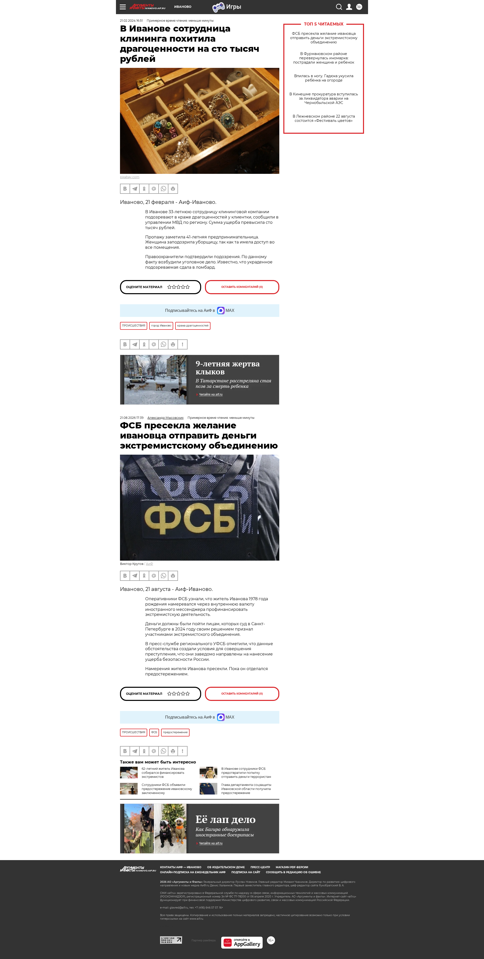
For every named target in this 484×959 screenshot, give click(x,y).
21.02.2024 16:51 (131, 20)
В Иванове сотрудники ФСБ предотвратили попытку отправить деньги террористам (246, 773)
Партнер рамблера (204, 940)
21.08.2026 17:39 (131, 418)
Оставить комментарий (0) (242, 287)
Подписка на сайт (245, 872)
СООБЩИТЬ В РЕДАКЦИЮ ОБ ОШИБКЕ (293, 872)
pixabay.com (129, 177)
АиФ (149, 564)
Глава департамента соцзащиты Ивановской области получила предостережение (246, 789)
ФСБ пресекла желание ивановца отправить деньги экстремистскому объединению (323, 38)
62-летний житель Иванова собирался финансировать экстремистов (163, 773)
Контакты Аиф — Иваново (180, 867)
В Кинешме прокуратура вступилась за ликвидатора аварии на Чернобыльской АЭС (323, 98)
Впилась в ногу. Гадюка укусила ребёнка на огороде (323, 78)
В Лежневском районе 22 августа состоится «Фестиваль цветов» (324, 118)
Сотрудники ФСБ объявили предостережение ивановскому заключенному (167, 789)
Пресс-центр (260, 867)
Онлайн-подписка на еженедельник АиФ (193, 872)
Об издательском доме (226, 867)
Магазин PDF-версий (292, 867)
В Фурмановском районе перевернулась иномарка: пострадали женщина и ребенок (323, 58)
